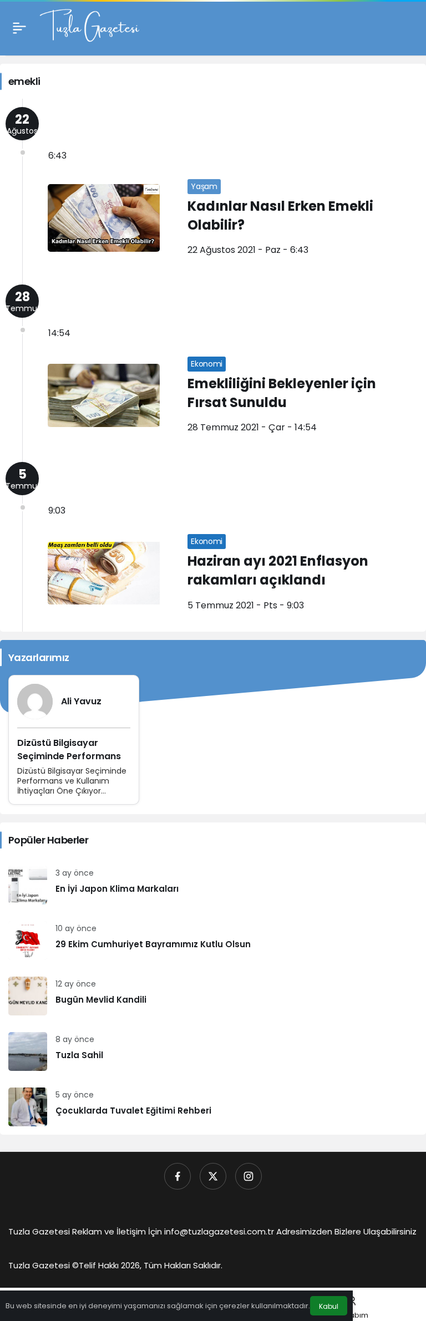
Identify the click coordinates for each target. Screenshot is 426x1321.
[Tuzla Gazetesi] (89, 27)
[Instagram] (248, 1176)
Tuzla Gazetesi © (43, 1265)
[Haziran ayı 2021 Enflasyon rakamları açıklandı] (213, 542)
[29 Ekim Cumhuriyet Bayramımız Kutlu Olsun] (213, 940)
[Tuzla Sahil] (213, 1051)
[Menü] (19, 28)
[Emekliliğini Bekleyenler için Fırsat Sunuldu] (213, 365)
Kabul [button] (328, 1306)
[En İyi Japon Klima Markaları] (213, 885)
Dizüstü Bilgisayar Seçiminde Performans (69, 749)
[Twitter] (213, 1176)
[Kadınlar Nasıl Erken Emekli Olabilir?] (213, 187)
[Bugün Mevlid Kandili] (213, 996)
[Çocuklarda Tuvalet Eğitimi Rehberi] (213, 1107)
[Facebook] (177, 1176)
